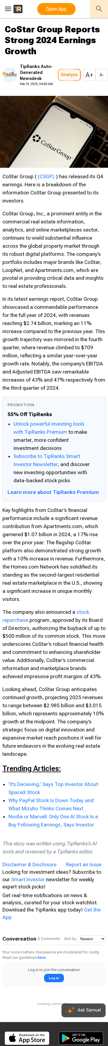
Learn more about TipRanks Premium (53, 526)
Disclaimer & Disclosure (29, 898)
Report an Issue (83, 898)
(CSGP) (46, 194)
